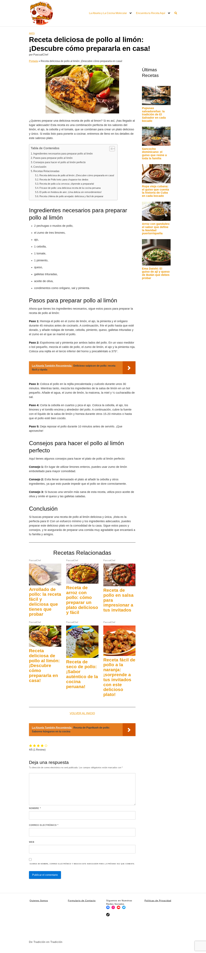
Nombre (35, 808)
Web (31, 842)
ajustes (128, 949)
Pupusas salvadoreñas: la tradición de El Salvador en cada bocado (154, 114)
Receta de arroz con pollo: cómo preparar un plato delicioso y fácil (82, 600)
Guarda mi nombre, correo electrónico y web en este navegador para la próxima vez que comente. (82, 864)
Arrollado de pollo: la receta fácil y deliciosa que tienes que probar (45, 602)
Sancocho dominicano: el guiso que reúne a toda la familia (154, 153)
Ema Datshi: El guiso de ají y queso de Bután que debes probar (156, 273)
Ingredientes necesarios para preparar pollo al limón (63, 153)
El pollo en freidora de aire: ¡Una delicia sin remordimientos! (70, 192)
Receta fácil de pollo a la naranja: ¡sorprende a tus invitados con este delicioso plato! (119, 677)
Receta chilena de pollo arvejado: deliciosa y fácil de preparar (71, 196)
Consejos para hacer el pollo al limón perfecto (59, 162)
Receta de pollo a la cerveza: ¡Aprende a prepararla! (66, 183)
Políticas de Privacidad (158, 900)
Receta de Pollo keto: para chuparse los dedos (63, 179)
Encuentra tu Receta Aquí (150, 13)
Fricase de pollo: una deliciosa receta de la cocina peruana (70, 188)
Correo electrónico (43, 825)
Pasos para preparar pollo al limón (53, 157)
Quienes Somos (39, 900)
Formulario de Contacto (82, 900)
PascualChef (35, 560)
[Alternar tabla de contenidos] (110, 148)
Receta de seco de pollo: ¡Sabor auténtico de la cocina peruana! (82, 674)
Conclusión (39, 166)
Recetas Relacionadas (46, 171)
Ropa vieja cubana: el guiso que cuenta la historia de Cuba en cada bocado (155, 191)
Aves (32, 33)
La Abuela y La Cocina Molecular (108, 13)
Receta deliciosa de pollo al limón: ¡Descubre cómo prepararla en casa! (76, 175)
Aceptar (148, 948)
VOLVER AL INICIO (82, 713)
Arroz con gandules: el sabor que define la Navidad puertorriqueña (156, 228)
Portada (33, 61)
